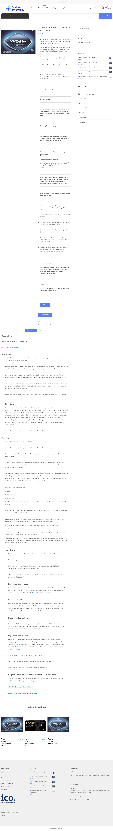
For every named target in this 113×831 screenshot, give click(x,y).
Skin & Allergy (51, 8)
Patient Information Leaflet (10, 347)
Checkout (51, 1)
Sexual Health (47, 324)
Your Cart (109, 6)
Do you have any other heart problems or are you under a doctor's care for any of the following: (55, 208)
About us (3, 775)
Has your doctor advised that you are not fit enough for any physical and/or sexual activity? (55, 165)
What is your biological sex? (49, 89)
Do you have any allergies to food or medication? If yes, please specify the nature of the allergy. (55, 76)
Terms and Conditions (7, 780)
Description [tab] (30, 330)
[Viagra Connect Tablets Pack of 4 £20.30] (12, 725)
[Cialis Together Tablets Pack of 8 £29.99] (35, 725)
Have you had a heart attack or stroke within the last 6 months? (55, 194)
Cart (45, 1)
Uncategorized (83, 117)
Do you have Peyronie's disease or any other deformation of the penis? (54, 289)
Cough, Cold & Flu (67, 8)
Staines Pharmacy (58, 828)
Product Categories (14, 16)
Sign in (94, 8)
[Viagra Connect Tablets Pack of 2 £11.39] (58, 725)
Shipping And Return (7, 783)
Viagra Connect (83, 122)
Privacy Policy (5, 786)
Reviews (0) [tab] (43, 330)
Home (33, 8)
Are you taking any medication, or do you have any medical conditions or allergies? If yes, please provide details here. (54, 138)
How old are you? (45, 99)
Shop (58, 1)
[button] (32, 29)
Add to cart (45, 314)
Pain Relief (82, 103)
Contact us (66, 1)
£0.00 (109, 8)
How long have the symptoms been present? (54, 126)
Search (105, 16)
